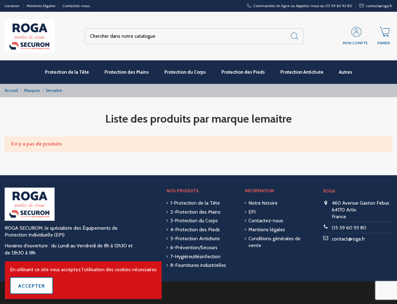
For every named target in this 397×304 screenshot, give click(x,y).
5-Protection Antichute (195, 238)
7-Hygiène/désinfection (195, 256)
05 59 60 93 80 (349, 228)
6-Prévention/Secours (193, 247)
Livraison (12, 5)
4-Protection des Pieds (195, 229)
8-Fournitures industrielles (198, 265)
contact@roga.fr (348, 239)
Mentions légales (41, 5)
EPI (252, 212)
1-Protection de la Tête (195, 203)
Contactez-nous (76, 5)
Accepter (31, 286)
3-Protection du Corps (194, 221)
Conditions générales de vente (274, 242)
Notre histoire (263, 203)
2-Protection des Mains (195, 212)
